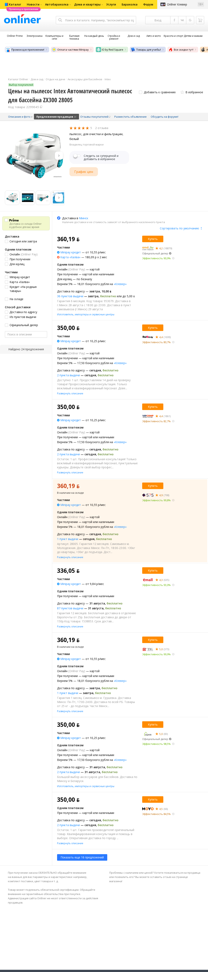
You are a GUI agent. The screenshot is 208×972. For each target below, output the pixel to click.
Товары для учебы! (148, 49)
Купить (153, 239)
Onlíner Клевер (177, 4)
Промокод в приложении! (27, 49)
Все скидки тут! (183, 49)
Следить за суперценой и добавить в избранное (101, 157)
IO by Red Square (112, 49)
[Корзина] (200, 20)
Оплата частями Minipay (73, 49)
